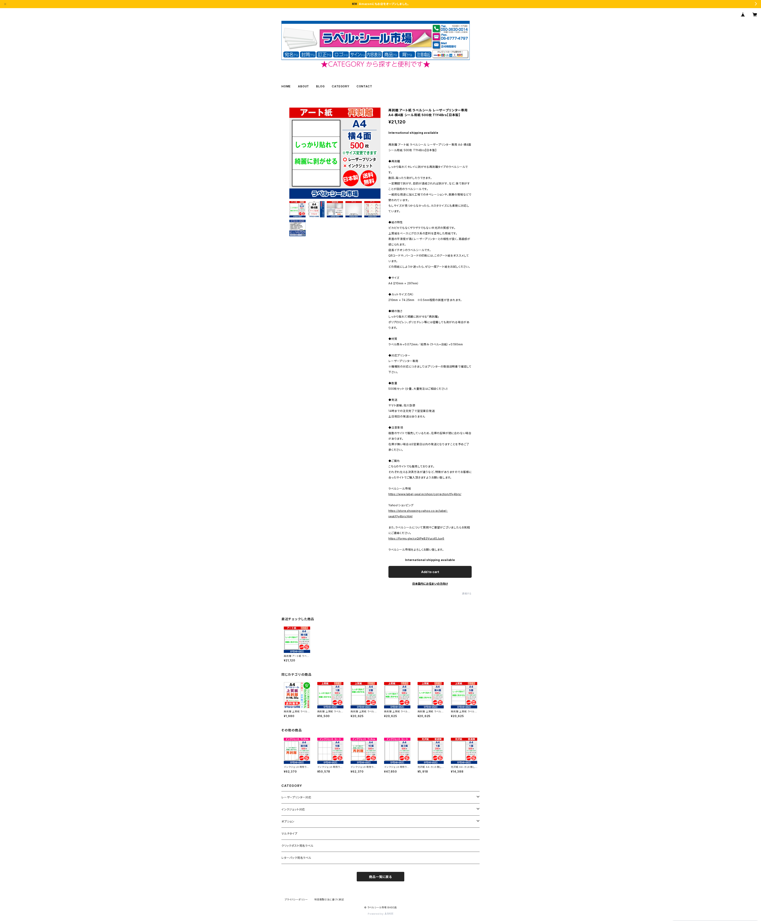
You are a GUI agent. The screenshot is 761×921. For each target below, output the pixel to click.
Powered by (376, 913)
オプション (287, 821)
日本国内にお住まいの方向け (430, 583)
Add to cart (430, 572)
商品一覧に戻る (380, 877)
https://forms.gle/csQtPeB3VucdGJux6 (416, 538)
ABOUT (303, 86)
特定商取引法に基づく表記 (329, 899)
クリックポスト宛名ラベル (297, 845)
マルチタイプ (289, 833)
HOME (286, 86)
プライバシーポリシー (296, 899)
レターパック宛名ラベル (296, 857)
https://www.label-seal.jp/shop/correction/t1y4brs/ (424, 494)
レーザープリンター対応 (296, 797)
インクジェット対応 (293, 809)
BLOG (320, 86)
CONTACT (364, 86)
